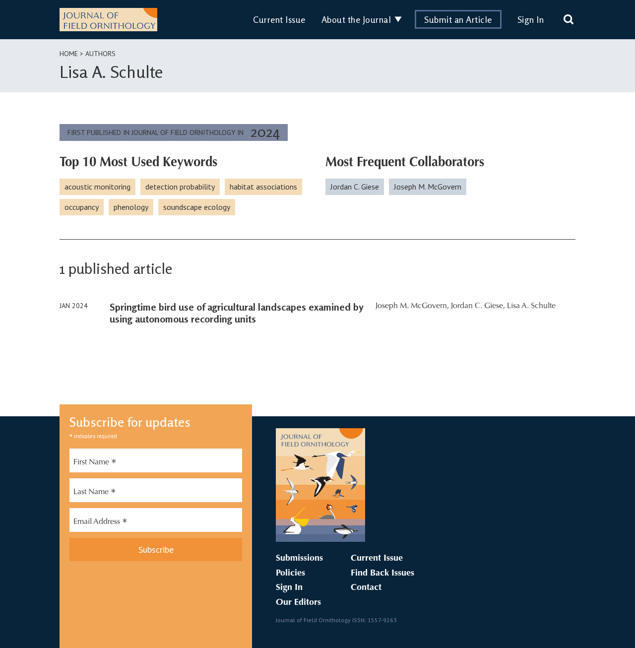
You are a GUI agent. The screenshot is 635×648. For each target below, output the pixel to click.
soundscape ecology (196, 207)
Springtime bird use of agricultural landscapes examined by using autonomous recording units (236, 313)
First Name (95, 463)
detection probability (180, 187)
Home (69, 53)
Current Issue (279, 19)
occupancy (81, 207)
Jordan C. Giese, (478, 306)
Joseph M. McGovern (427, 187)
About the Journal (356, 19)
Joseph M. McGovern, (412, 306)
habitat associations (263, 187)
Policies (290, 573)
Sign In (530, 19)
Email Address (100, 523)
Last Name (94, 493)
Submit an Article (458, 19)
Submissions (299, 558)
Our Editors (298, 602)
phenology (131, 207)
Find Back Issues (382, 573)
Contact (366, 587)
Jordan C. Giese (354, 187)
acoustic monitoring (97, 187)
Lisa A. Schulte (531, 306)
